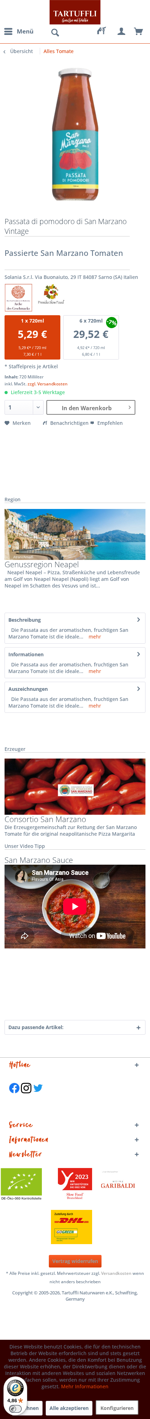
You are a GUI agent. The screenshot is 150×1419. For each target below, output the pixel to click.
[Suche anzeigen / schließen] (55, 33)
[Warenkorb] (139, 31)
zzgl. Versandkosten (48, 384)
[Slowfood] (75, 1185)
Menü (25, 31)
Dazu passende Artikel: (35, 1027)
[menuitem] (18, 31)
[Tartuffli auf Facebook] (14, 1097)
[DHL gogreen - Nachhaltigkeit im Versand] (75, 1227)
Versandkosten (116, 1273)
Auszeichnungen (28, 689)
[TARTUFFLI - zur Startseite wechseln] (75, 12)
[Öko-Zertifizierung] (24, 1185)
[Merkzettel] (105, 31)
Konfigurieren (117, 1408)
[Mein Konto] (122, 31)
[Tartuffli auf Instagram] (26, 1097)
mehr (94, 636)
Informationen (26, 654)
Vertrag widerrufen (75, 1261)
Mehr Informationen (84, 1386)
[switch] (15, 1409)
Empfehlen (109, 423)
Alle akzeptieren (69, 1408)
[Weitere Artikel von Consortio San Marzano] (75, 787)
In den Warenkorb (87, 408)
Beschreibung (24, 619)
